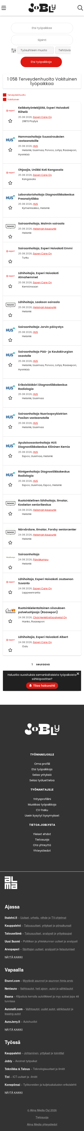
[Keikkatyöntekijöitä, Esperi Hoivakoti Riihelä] (10, 111)
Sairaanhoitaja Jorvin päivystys (40, 327)
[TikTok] (49, 743)
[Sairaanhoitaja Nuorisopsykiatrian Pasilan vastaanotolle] (10, 417)
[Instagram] (36, 743)
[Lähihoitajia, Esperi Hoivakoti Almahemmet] (10, 276)
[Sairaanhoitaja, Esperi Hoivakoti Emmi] (10, 251)
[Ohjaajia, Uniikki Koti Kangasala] (10, 173)
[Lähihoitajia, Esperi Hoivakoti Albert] (10, 640)
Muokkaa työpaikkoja (42, 805)
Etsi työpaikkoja (42, 769)
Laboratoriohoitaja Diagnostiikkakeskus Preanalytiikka (46, 197)
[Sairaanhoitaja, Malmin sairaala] (10, 226)
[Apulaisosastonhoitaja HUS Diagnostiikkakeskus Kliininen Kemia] (10, 446)
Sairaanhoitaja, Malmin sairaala (41, 224)
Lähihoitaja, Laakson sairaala (39, 302)
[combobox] (42, 28)
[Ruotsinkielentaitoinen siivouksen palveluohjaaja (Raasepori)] (10, 611)
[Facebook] (30, 743)
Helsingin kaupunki (44, 228)
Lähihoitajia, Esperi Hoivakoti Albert (43, 637)
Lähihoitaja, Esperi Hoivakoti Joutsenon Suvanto (45, 581)
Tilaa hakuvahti (44, 685)
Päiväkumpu (40, 559)
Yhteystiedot (42, 851)
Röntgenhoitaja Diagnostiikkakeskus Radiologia (44, 474)
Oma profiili (42, 764)
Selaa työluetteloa (42, 780)
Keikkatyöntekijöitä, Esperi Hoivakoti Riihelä (43, 110)
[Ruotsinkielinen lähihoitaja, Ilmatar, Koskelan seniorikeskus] (10, 503)
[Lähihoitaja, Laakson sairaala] (10, 305)
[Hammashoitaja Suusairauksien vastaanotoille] (10, 140)
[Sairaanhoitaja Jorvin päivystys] (10, 330)
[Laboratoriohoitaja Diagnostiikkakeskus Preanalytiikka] (10, 197)
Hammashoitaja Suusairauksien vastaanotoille (41, 139)
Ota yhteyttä (42, 845)
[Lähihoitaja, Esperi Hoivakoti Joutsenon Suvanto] (10, 582)
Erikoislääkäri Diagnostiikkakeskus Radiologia (42, 387)
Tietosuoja (42, 840)
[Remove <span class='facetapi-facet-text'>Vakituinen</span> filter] (4, 99)
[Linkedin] (43, 743)
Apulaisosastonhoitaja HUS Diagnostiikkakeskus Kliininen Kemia (44, 445)
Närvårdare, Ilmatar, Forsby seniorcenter (47, 529)
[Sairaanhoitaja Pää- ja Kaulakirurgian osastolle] (10, 355)
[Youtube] (55, 743)
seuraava (43, 664)
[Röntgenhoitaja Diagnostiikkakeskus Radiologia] (10, 474)
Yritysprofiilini (42, 799)
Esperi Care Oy (42, 117)
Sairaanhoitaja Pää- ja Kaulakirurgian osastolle (45, 354)
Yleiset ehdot (42, 834)
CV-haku (42, 810)
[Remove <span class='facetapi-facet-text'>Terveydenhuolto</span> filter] (4, 95)
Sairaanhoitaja (28, 554)
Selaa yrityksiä (42, 775)
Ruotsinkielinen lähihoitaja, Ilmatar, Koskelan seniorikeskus (43, 503)
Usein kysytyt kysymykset (42, 816)
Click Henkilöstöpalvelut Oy (50, 617)
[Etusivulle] (42, 7)
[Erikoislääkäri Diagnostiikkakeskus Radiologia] (10, 388)
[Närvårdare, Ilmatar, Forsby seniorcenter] (10, 532)
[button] (14, 51)
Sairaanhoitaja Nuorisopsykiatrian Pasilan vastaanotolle (42, 416)
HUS (35, 146)
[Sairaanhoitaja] (10, 557)
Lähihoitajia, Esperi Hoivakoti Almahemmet (38, 275)
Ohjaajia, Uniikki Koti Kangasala (40, 170)
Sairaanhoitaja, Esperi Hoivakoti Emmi (45, 248)
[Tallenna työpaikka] (10, 120)
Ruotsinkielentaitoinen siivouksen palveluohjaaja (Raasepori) (41, 610)
